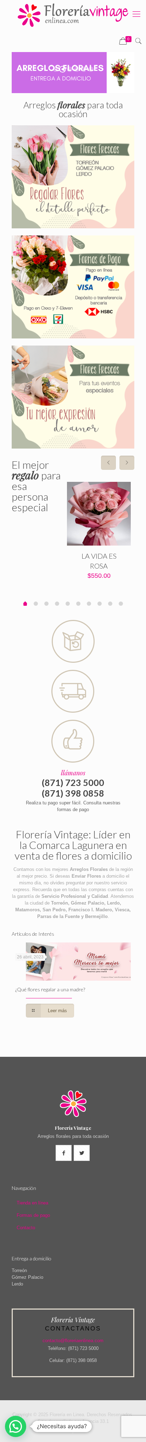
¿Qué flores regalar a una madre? (50, 989)
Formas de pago (33, 1215)
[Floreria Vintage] (73, 15)
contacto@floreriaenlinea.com (73, 1340)
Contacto (26, 1227)
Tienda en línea (32, 1203)
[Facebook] (73, 1431)
